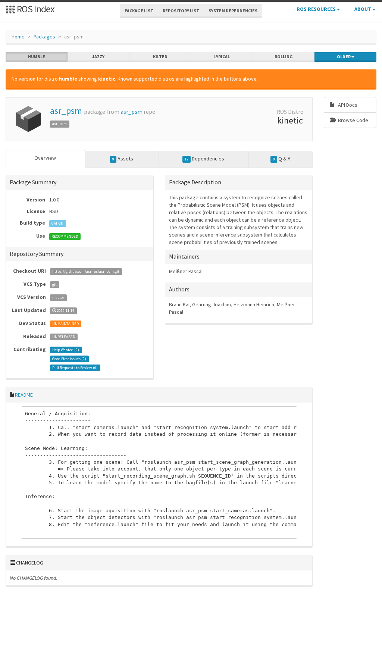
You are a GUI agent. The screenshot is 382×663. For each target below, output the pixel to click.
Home (18, 36)
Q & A (282, 158)
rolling (284, 56)
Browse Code (352, 120)
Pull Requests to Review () (75, 367)
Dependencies (204, 158)
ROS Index (34, 9)
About (363, 9)
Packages (44, 36)
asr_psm (66, 110)
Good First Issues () (69, 358)
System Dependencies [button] (233, 10)
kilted (160, 56)
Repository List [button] (181, 10)
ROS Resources (317, 9)
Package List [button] (139, 10)
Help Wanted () (65, 349)
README (24, 394)
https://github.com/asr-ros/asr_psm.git (85, 271)
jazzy (98, 56)
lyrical (222, 56)
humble (36, 56)
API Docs (347, 104)
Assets (122, 158)
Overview (45, 157)
